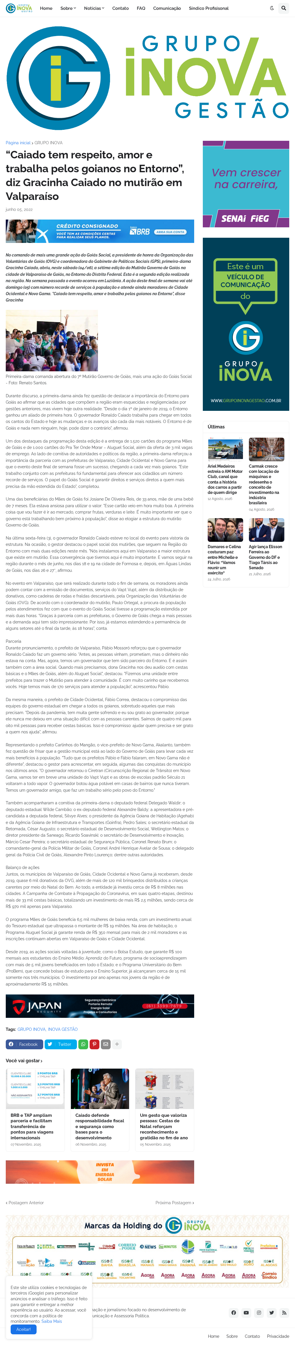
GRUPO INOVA (49, 143)
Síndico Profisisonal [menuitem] (209, 8)
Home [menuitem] (46, 8)
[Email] (106, 1044)
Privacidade (278, 1336)
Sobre (232, 1336)
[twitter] (272, 1313)
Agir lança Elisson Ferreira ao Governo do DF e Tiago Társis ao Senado (265, 557)
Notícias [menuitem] (92, 8)
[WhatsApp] (83, 1044)
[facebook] (234, 1313)
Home (213, 1336)
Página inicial (18, 143)
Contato (252, 1336)
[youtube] (246, 1313)
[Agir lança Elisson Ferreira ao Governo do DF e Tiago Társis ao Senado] (266, 530)
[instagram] (259, 1313)
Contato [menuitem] (120, 8)
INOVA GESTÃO (63, 1029)
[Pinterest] (94, 1044)
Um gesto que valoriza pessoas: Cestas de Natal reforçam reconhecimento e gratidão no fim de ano (164, 1126)
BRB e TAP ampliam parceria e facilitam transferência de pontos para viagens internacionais (32, 1126)
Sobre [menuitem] (66, 8)
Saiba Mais (51, 1321)
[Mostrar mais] (117, 1044)
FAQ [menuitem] (141, 8)
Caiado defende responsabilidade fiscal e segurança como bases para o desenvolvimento (99, 1126)
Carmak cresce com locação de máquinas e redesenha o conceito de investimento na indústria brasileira (264, 484)
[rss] (284, 1313)
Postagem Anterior (26, 1202)
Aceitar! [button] (23, 1329)
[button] (272, 8)
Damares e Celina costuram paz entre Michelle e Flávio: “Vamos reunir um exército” (224, 559)
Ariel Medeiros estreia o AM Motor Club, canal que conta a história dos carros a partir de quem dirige (225, 479)
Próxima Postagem (173, 1202)
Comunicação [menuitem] (167, 8)
